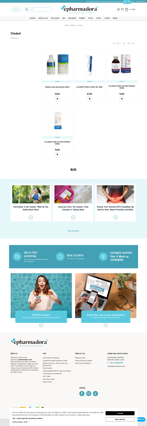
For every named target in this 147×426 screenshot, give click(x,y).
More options (120, 419)
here (88, 415)
